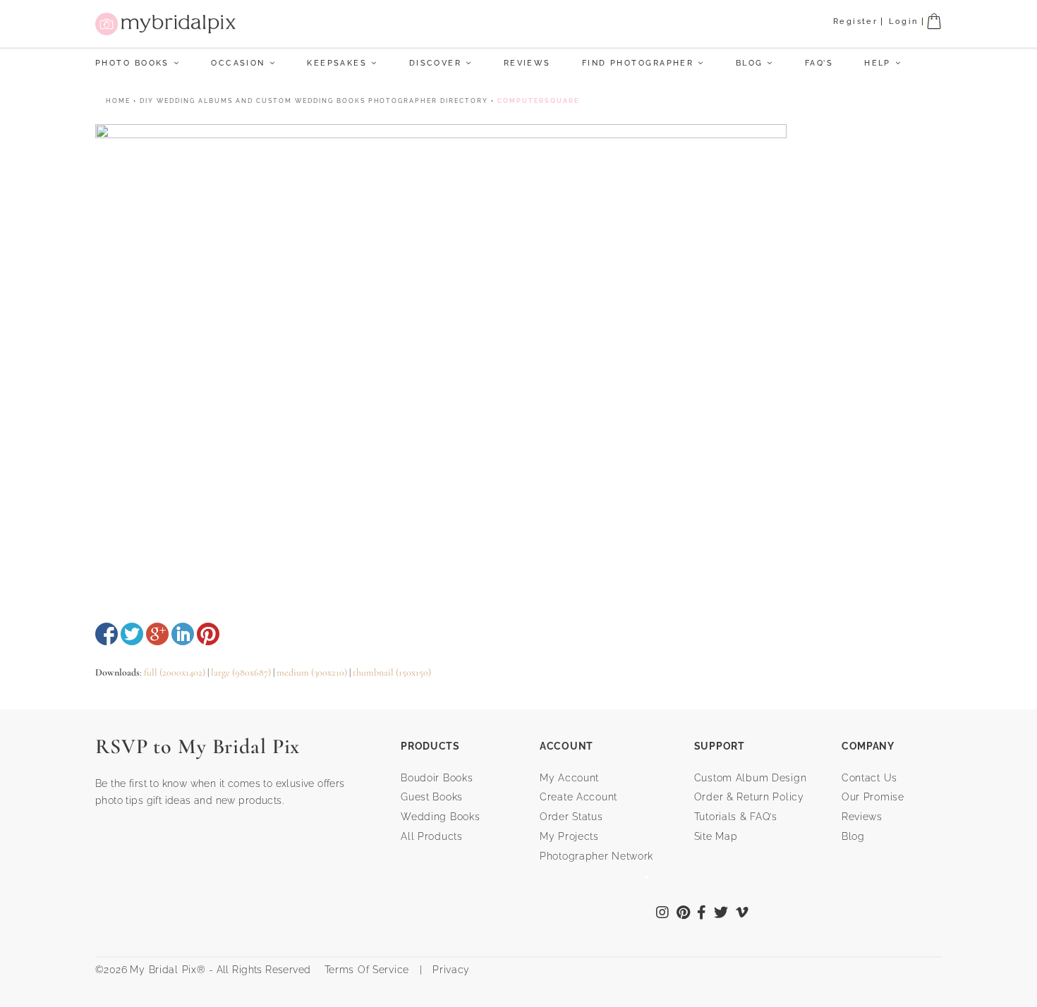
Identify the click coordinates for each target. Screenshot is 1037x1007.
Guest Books (432, 796)
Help (877, 63)
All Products (432, 836)
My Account (569, 777)
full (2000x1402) (174, 672)
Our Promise (873, 796)
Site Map (716, 836)
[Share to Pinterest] (208, 634)
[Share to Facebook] (106, 634)
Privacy (449, 969)
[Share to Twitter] (132, 634)
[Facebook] (702, 913)
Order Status (571, 816)
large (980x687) (241, 672)
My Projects (569, 836)
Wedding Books (440, 816)
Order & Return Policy (749, 796)
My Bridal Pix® (167, 969)
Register (855, 21)
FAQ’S (819, 63)
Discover (435, 63)
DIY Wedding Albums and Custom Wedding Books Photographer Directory (314, 100)
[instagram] (662, 913)
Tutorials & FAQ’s (735, 816)
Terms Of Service (361, 969)
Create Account (578, 796)
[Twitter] (721, 913)
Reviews (527, 63)
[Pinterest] (684, 913)
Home (118, 100)
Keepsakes (337, 63)
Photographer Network (596, 856)
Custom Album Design (750, 777)
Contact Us (869, 777)
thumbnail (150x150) (392, 672)
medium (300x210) (312, 672)
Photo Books (132, 63)
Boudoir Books (437, 777)
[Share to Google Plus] (157, 634)
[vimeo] (742, 913)
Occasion (238, 63)
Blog (749, 63)
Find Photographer (637, 63)
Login (903, 21)
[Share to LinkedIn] (182, 634)
